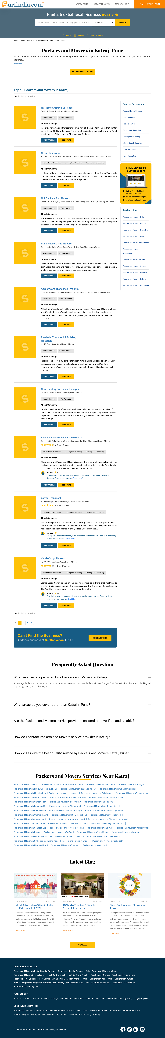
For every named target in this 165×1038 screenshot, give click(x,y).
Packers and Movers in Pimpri (100, 828)
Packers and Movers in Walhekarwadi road (117, 789)
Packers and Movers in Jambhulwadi (103, 836)
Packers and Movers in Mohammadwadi (68, 797)
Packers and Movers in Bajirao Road (30, 810)
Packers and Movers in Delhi (133, 217)
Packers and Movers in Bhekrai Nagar (127, 784)
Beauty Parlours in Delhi (79, 971)
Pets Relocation (129, 124)
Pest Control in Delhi (57, 975)
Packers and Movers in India (26, 971)
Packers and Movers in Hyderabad (136, 243)
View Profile (49, 140)
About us (18, 998)
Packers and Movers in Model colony (30, 793)
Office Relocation (65, 118)
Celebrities (39, 1010)
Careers (26, 998)
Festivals (71, 1010)
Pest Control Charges (100, 975)
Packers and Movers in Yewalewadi (105, 815)
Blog (89, 1014)
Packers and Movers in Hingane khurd (31, 845)
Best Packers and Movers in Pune (127, 907)
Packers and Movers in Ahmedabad (131, 251)
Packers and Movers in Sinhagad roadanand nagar (36, 841)
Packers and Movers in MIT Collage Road (69, 815)
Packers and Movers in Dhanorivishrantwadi (108, 819)
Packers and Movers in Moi (95, 845)
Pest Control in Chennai (70, 979)
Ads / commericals (68, 998)
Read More (18, 64)
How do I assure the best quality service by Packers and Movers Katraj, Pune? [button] (71, 753)
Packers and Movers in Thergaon (65, 845)
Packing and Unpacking (95, 163)
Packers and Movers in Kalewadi (69, 836)
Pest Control (82, 1010)
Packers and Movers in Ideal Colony (65, 802)
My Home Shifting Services (57, 107)
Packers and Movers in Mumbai (134, 224)
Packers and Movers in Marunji (70, 828)
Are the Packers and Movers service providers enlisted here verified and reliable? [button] (74, 721)
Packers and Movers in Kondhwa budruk (67, 819)
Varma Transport (51, 498)
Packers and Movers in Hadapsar (63, 793)
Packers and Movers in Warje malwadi (30, 797)
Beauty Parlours (37, 1014)
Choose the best (96, 35)
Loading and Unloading (73, 163)
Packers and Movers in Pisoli (26, 784)
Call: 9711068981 (150, 4)
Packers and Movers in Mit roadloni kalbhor (33, 836)
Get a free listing (102, 4)
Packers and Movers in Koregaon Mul (30, 806)
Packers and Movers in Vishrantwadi (132, 828)
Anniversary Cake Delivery (78, 983)
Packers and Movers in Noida (134, 260)
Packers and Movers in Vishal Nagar (93, 832)
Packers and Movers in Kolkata (134, 279)
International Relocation (52, 163)
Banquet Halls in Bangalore (26, 986)
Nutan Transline (50, 153)
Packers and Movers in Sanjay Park (29, 823)
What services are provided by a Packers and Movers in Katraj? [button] (60, 677)
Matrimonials (60, 1010)
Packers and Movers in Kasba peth (107, 841)
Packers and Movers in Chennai (135, 273)
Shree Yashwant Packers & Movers (61, 437)
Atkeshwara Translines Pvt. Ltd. (60, 288)
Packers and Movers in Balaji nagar (97, 793)
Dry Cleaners (62, 1014)
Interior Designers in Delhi (94, 979)
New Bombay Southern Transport (60, 389)
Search (122, 22)
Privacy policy (125, 998)
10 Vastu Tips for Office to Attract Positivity (79, 907)
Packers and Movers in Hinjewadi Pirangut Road (35, 789)
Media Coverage (51, 998)
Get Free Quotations (82, 71)
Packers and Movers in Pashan (27, 832)
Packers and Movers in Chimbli (76, 841)
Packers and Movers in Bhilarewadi (65, 806)
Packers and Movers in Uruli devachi (64, 823)
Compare (80, 35)
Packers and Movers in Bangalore (135, 230)
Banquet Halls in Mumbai (124, 983)
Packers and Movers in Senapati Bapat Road (33, 828)
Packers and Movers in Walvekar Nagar (106, 797)
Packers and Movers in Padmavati (99, 802)
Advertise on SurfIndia (88, 998)
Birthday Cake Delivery (53, 983)
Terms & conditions (109, 998)
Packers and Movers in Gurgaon (135, 266)
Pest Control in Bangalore (123, 975)
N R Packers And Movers (55, 198)
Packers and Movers (27, 41)
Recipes (49, 1010)
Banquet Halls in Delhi (101, 983)
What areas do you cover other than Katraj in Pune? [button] (52, 705)
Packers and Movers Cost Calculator (30, 975)
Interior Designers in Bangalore (28, 983)
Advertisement (122, 4)
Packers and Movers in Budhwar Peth (59, 784)
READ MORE (21, 931)
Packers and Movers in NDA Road (59, 832)
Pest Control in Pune (48, 979)
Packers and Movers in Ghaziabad (136, 285)
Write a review (82, 4)
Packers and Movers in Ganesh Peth (30, 802)
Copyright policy (141, 998)
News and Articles (77, 1014)
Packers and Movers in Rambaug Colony (78, 789)
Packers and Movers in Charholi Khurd (31, 815)
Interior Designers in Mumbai (120, 979)
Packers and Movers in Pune (48, 41)
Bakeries (50, 1014)
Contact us (37, 998)
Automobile (19, 1010)
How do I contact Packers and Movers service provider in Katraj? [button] (62, 737)
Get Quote (66, 140)
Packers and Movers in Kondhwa (93, 784)
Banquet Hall (115, 1010)
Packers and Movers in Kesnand (125, 832)
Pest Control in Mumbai (78, 975)
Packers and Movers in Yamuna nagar (65, 810)
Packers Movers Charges (132, 111)
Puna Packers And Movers (56, 243)
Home (16, 41)
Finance (29, 1010)
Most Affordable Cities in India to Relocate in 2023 (34, 907)
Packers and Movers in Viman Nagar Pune (104, 810)
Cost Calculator (129, 117)
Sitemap (96, 1014)
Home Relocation (49, 118)
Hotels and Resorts (131, 1010)
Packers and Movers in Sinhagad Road (101, 806)
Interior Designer (21, 1014)
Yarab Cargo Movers (53, 558)
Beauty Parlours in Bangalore (53, 971)
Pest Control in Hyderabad (26, 979)
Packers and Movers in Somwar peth (30, 819)
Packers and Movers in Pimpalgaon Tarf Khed (103, 823)
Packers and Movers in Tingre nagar (132, 793)
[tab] (82, 684)
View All (82, 945)
